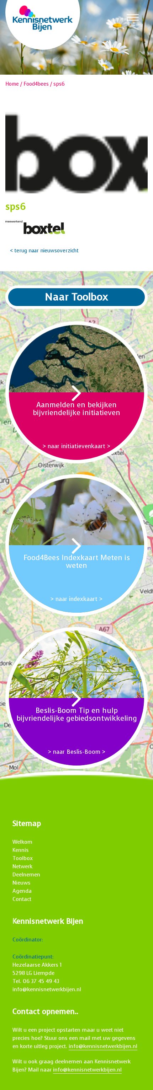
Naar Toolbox (76, 297)
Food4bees (36, 84)
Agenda (22, 891)
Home (12, 84)
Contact (21, 899)
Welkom (22, 841)
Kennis (20, 850)
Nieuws (21, 882)
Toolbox (22, 858)
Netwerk (22, 866)
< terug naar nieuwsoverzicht (44, 250)
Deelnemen (26, 874)
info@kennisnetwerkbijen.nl (46, 989)
